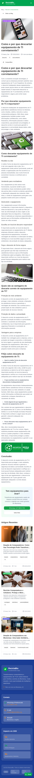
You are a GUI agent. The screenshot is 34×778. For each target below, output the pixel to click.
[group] (17, 704)
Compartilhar (8, 62)
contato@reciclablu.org (14, 712)
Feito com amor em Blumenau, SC (14, 687)
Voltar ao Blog (9, 13)
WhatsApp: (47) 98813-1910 (17, 508)
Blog (2, 9)
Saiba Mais (17, 512)
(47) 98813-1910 (12, 704)
